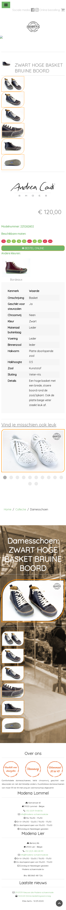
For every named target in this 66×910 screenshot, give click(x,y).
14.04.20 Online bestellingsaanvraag (34, 896)
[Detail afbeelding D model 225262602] (12, 146)
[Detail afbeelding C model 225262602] (12, 130)
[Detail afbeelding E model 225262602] (12, 161)
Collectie (20, 509)
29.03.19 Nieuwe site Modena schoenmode (34, 892)
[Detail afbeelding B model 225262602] (12, 114)
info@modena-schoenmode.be (34, 814)
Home (7, 509)
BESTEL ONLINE (34, 248)
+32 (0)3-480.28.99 (34, 851)
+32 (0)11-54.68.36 (34, 810)
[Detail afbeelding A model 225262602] (12, 99)
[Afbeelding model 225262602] (12, 83)
